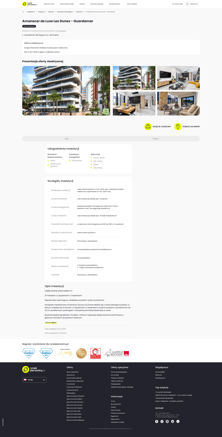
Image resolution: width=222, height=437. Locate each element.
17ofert (41, 52)
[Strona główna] (23, 12)
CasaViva (62, 31)
